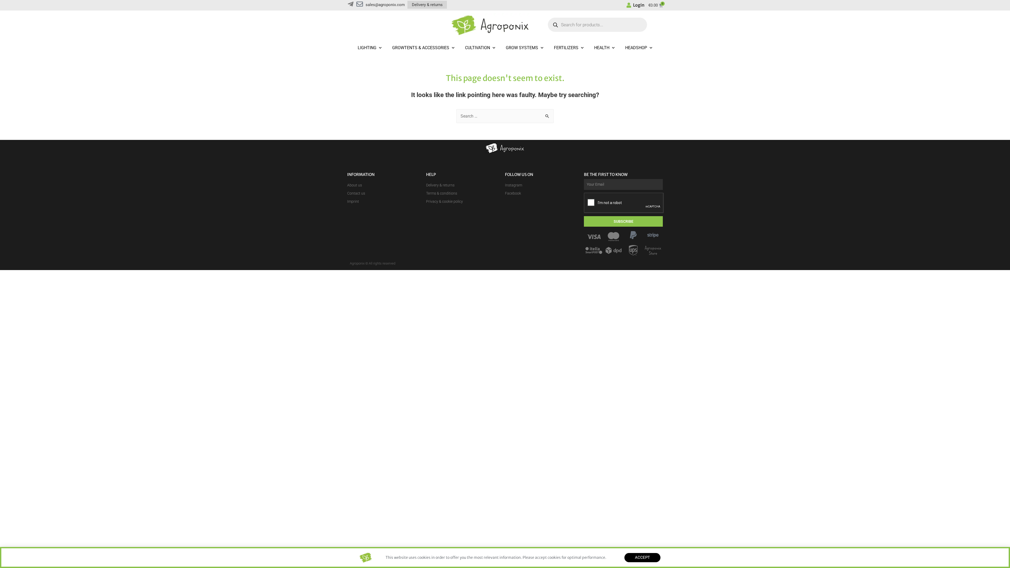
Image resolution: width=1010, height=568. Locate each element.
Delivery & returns (427, 4)
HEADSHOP (636, 47)
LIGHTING (367, 47)
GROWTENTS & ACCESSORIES (420, 47)
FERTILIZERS (566, 47)
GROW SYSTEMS (522, 47)
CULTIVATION (477, 47)
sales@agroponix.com (385, 4)
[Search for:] (505, 116)
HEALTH (601, 47)
